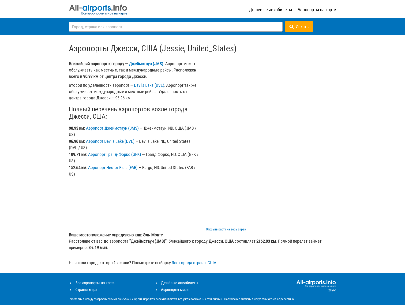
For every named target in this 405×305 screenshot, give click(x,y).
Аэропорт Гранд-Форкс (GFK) (114, 154)
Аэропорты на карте (317, 9)
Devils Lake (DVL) (149, 85)
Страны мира (86, 289)
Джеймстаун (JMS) (146, 63)
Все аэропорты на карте (95, 282)
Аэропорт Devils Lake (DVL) (110, 141)
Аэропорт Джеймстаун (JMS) (112, 128)
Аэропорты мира (174, 289)
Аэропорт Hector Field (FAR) (113, 167)
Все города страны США (194, 262)
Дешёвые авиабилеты (270, 9)
